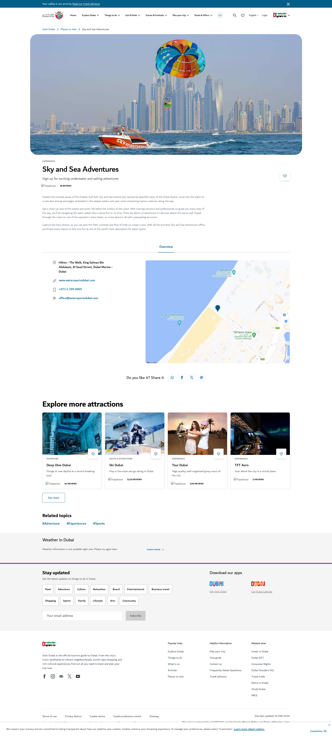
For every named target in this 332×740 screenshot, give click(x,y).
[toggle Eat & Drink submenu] (139, 15)
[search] (235, 15)
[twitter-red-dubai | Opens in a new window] (192, 377)
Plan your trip (179, 15)
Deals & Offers (201, 15)
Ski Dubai (116, 465)
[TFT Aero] (260, 434)
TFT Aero (242, 465)
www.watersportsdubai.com (77, 280)
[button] (318, 731)
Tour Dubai (180, 465)
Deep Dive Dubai (59, 465)
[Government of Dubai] (52, 15)
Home (73, 15)
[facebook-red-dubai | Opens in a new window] (182, 377)
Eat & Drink (131, 15)
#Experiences (76, 524)
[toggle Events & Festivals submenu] (166, 15)
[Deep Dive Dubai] (72, 434)
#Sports (99, 524)
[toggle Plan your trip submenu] (188, 15)
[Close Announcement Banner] (288, 4)
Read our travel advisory (86, 4)
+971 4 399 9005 (70, 289)
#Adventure (51, 524)
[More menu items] (220, 15)
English (252, 15)
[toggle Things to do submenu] (119, 15)
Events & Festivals (155, 15)
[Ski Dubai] (134, 434)
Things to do (111, 15)
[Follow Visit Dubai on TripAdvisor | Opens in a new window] (61, 676)
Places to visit (69, 29)
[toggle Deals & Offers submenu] (211, 15)
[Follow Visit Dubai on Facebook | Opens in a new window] (44, 676)
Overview (166, 247)
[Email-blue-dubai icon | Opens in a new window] (201, 377)
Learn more (153, 549)
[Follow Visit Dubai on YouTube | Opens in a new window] (78, 676)
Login (264, 15)
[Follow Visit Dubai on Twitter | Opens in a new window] (69, 676)
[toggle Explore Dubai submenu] (98, 15)
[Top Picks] (243, 15)
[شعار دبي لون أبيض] (49, 645)
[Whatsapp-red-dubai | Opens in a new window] (172, 377)
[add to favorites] (285, 176)
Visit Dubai (48, 29)
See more (53, 497)
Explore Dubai (89, 15)
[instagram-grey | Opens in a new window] (53, 676)
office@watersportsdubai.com (78, 298)
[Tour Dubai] (197, 434)
